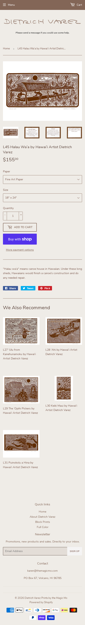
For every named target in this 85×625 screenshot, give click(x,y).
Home (6, 48)
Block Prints (42, 522)
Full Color (42, 527)
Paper (6, 171)
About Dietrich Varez (42, 517)
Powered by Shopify (41, 602)
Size (5, 190)
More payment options (20, 250)
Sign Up (74, 551)
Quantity (8, 208)
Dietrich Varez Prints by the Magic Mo (46, 598)
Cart (79, 5)
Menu (11, 5)
